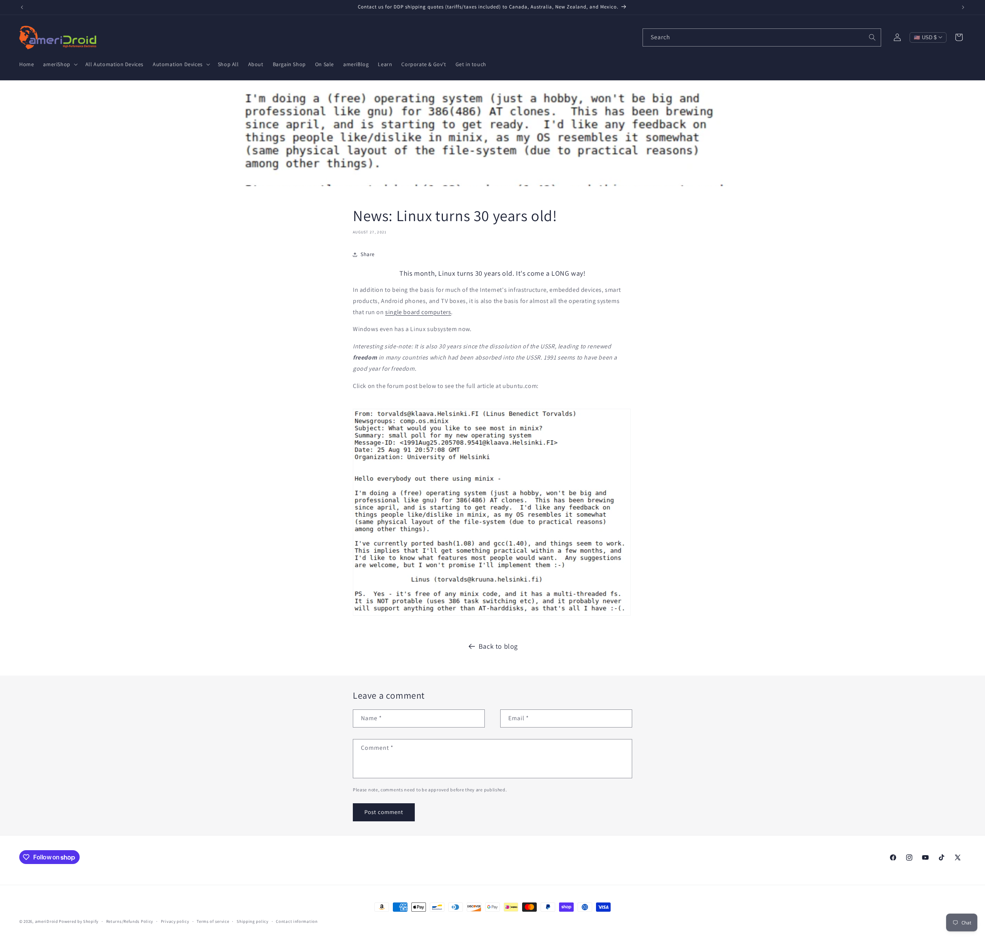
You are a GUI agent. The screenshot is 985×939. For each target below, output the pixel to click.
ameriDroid (46, 921)
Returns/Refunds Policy (129, 921)
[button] (59, 64)
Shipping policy (253, 921)
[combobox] (762, 37)
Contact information (296, 921)
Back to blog (498, 646)
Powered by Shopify (78, 921)
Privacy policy (175, 921)
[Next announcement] (963, 7)
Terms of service (213, 921)
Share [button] (368, 254)
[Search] (872, 37)
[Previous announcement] (21, 7)
